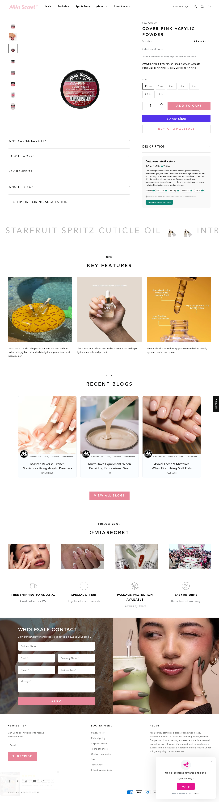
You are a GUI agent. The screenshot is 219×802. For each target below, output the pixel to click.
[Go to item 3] (12, 48)
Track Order (97, 764)
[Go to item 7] (12, 94)
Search (94, 759)
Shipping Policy (99, 743)
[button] (64, 772)
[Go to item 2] (12, 37)
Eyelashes (63, 7)
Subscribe (22, 756)
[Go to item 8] (12, 106)
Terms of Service (99, 749)
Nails (48, 7)
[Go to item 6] (12, 83)
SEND (56, 701)
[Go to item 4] (12, 60)
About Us (102, 7)
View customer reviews (159, 202)
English (178, 6)
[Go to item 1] (12, 25)
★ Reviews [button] (216, 403)
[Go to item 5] (12, 71)
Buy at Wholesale (176, 129)
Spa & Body (83, 7)
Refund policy (98, 738)
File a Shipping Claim (102, 770)
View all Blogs (109, 495)
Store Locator (122, 7)
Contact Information (101, 754)
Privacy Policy (98, 732)
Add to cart (189, 105)
